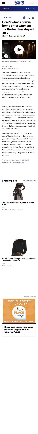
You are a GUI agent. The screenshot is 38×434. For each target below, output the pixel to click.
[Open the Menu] (3, 2)
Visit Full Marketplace (29, 180)
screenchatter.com (18, 162)
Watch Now (32, 3)
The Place (7, 17)
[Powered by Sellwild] (33, 296)
